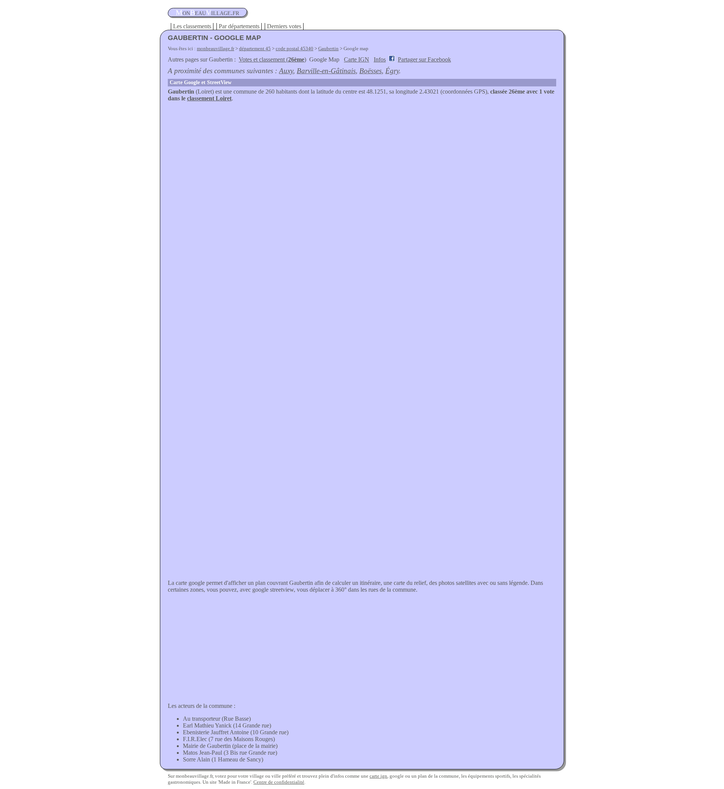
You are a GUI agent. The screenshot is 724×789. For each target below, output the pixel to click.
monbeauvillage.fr (215, 48)
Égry (392, 71)
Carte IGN (356, 59)
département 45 (255, 48)
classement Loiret (209, 98)
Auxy (286, 71)
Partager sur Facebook (424, 59)
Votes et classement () (272, 59)
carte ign (378, 776)
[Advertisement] (362, 158)
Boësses (370, 71)
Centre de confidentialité (278, 782)
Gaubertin (328, 48)
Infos (380, 59)
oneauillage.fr (207, 12)
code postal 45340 (294, 48)
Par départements (239, 26)
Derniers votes (284, 26)
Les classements (192, 26)
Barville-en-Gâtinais (326, 71)
